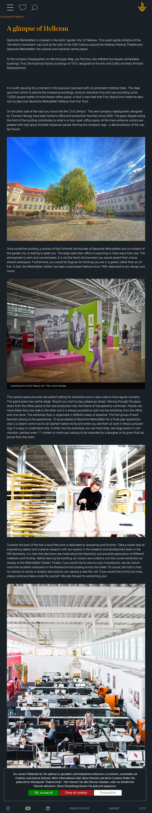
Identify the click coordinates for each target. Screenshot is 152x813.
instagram (8, 808)
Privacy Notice (80, 808)
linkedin (48, 808)
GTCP (142, 808)
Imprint (114, 808)
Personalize (108, 792)
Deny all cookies (76, 792)
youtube (28, 808)
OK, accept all (43, 792)
